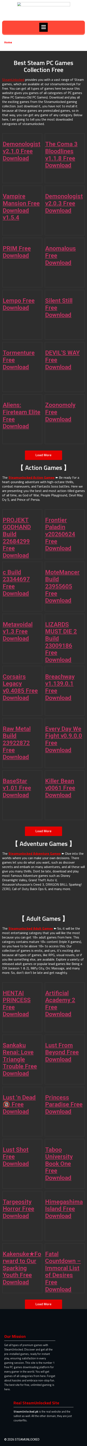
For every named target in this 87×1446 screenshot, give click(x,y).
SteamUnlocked (13, 79)
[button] (43, 27)
